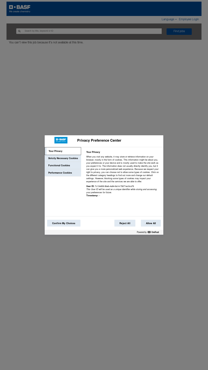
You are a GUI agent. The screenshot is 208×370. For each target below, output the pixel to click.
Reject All (124, 223)
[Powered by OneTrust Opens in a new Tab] (149, 233)
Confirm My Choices (63, 223)
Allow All (151, 223)
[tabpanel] (123, 175)
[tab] (63, 151)
